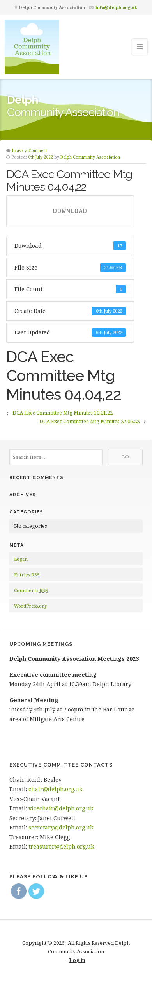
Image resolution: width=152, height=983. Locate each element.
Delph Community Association (90, 157)
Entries (27, 574)
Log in (21, 559)
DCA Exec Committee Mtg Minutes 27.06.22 (89, 421)
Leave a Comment (29, 150)
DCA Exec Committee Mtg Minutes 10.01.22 (62, 412)
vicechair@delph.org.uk (61, 808)
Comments (31, 590)
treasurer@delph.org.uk (61, 846)
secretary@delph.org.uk (61, 827)
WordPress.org (30, 606)
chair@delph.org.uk (55, 789)
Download (70, 211)
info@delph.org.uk (116, 7)
